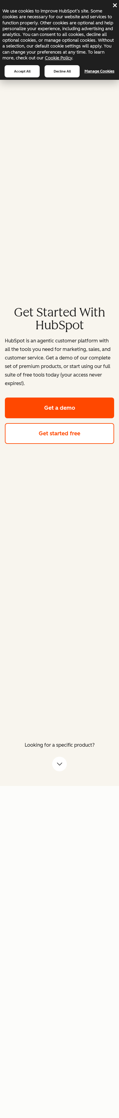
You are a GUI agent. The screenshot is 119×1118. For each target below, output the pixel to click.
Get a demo (79, 408)
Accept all (22, 71)
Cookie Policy (58, 58)
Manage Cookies (99, 71)
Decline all (62, 71)
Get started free (76, 433)
